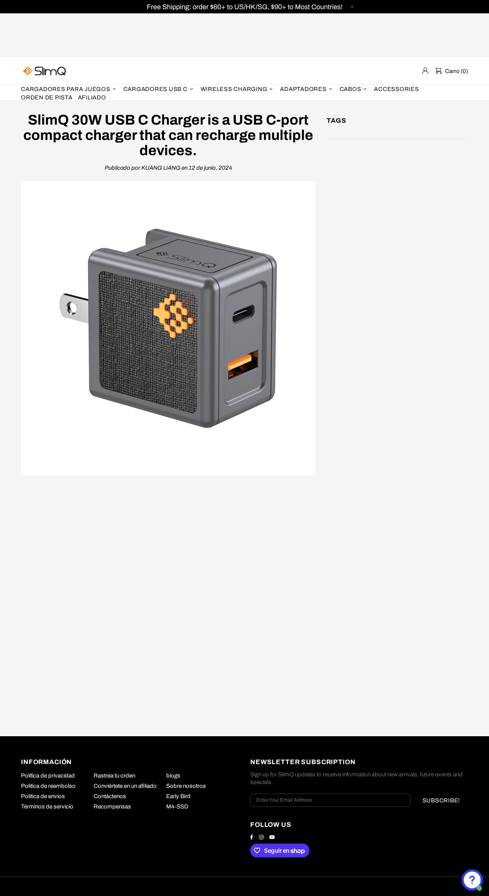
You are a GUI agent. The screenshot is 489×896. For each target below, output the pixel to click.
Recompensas (112, 806)
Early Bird (178, 796)
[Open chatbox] (472, 880)
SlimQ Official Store (45, 71)
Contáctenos (110, 796)
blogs (173, 776)
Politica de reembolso (48, 786)
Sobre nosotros (186, 786)
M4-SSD (177, 806)
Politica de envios (43, 796)
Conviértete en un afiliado (125, 786)
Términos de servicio (47, 806)
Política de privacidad (48, 776)
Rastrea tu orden (114, 776)
